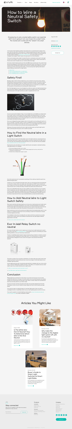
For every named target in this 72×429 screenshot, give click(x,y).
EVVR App (36, 414)
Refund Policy (58, 410)
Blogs (30, 2)
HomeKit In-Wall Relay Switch (39, 411)
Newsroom (58, 407)
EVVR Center (36, 405)
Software (35, 413)
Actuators (36, 409)
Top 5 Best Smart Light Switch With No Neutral (17, 270)
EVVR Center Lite (37, 406)
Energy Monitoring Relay (38, 410)
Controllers (36, 404)
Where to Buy (43, 2)
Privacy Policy (43, 427)
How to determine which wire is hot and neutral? (16, 142)
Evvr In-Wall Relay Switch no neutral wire (17, 73)
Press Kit (57, 411)
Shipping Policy (59, 409)
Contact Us (57, 52)
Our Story (36, 2)
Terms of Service (59, 408)
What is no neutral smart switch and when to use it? (18, 268)
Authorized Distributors (60, 404)
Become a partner (56, 2)
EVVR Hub (36, 407)
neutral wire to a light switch (24, 54)
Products (19, 2)
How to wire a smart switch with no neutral (17, 219)
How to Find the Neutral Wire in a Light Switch (18, 71)
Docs (26, 2)
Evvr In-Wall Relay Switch (21, 231)
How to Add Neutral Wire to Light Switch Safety (18, 72)
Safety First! (11, 70)
